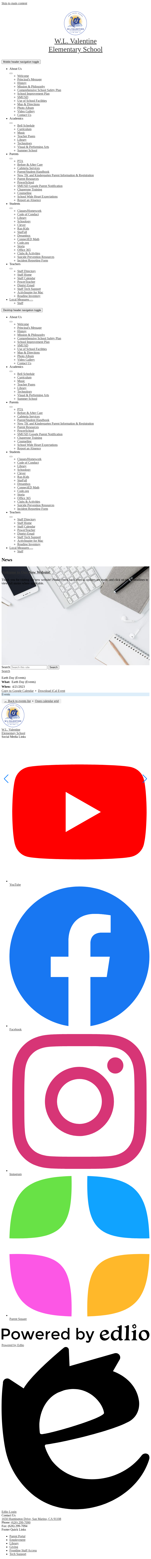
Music (21, 132)
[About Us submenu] (11, 73)
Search (6, 667)
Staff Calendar (26, 278)
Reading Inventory (29, 296)
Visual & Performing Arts (33, 147)
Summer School (27, 150)
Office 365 (24, 249)
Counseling (24, 193)
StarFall (22, 232)
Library (22, 139)
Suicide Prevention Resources (35, 257)
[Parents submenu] (11, 158)
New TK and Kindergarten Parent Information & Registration (55, 175)
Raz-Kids (23, 228)
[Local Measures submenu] (31, 300)
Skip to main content (14, 3)
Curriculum (24, 129)
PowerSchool (25, 182)
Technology (24, 143)
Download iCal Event (51, 690)
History (22, 83)
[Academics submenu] (11, 123)
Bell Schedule (26, 125)
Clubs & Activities (28, 253)
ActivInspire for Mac (30, 292)
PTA (20, 161)
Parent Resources (28, 178)
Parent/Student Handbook (33, 171)
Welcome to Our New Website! (26, 572)
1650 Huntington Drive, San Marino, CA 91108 (31, 1519)
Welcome (23, 76)
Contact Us (24, 115)
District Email (25, 285)
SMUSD (22, 97)
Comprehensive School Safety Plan (39, 90)
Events (6, 694)
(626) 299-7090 (20, 1522)
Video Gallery (26, 111)
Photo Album (25, 107)
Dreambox (23, 235)
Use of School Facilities (32, 100)
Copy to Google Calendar (18, 690)
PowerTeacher (26, 281)
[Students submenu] (11, 208)
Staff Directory (26, 271)
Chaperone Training (29, 189)
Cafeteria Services (28, 168)
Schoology (24, 221)
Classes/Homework (29, 210)
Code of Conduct (28, 214)
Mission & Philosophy (31, 86)
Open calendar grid (47, 701)
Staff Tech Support (29, 289)
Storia (21, 246)
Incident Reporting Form (32, 260)
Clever (21, 225)
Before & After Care (30, 164)
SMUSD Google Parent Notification (40, 186)
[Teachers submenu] (11, 268)
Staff (20, 303)
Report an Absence (29, 200)
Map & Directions (28, 104)
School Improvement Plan (33, 93)
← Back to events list (17, 701)
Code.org (23, 242)
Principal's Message (29, 79)
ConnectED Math (28, 239)
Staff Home (24, 274)
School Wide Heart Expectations (37, 196)
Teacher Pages (26, 136)
